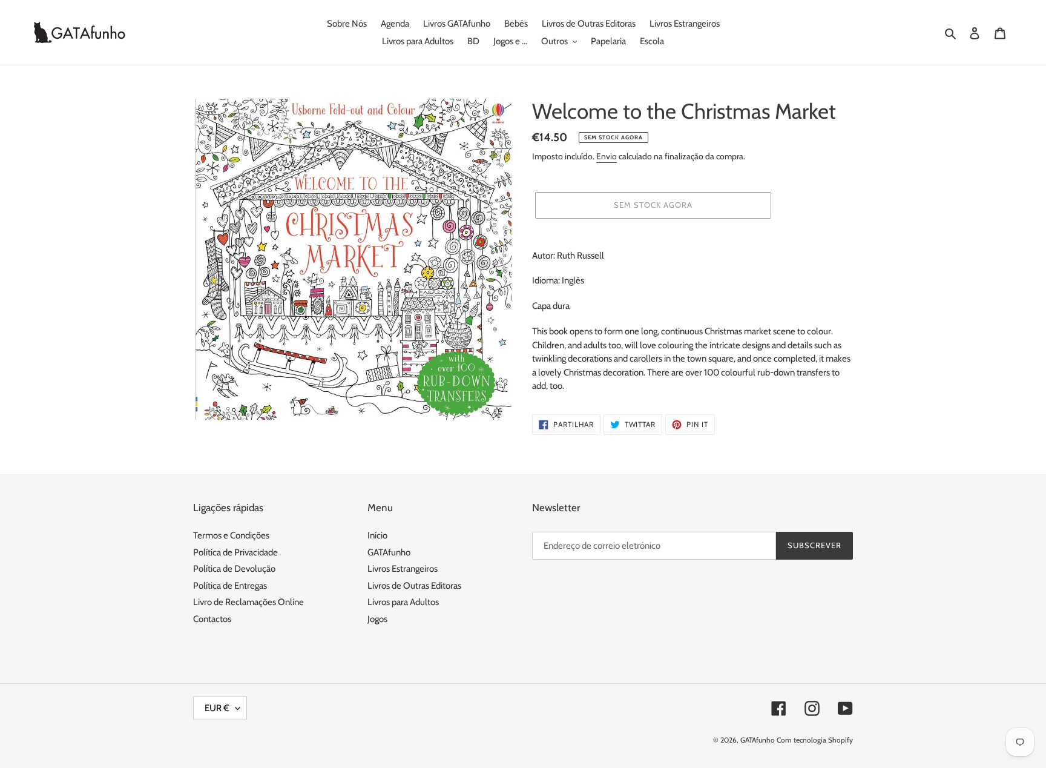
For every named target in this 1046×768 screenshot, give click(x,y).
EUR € (217, 708)
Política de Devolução (234, 568)
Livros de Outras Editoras (414, 585)
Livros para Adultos (403, 602)
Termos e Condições (231, 535)
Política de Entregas (230, 585)
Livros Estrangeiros (402, 568)
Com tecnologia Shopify (815, 739)
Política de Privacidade (235, 552)
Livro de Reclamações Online (248, 602)
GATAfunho (388, 552)
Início (377, 535)
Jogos (377, 619)
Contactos (212, 619)
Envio (606, 156)
